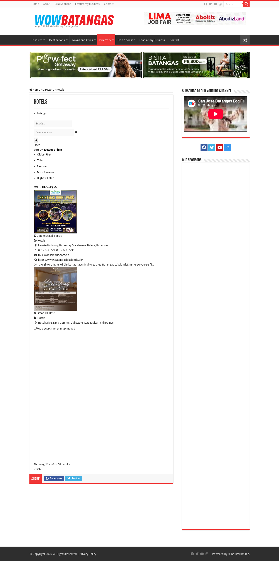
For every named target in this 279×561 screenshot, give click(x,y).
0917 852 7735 (65, 250)
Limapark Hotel (46, 313)
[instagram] (220, 4)
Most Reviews (45, 172)
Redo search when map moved (56, 328)
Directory (105, 40)
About (46, 3)
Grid (48, 187)
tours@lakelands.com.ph (53, 255)
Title (40, 160)
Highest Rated (45, 178)
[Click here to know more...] (139, 64)
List (39, 187)
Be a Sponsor (63, 3)
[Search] (246, 4)
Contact (109, 3)
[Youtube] (215, 4)
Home (35, 3)
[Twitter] (210, 4)
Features (37, 40)
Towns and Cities (82, 40)
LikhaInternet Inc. (239, 554)
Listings (41, 113)
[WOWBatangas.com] (74, 20)
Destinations (57, 40)
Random (42, 166)
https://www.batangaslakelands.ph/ (60, 259)
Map (56, 187)
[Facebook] (206, 4)
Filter (37, 145)
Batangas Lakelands (49, 235)
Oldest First (44, 154)
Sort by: (48, 149)
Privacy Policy (88, 554)
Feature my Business (87, 3)
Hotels (41, 240)
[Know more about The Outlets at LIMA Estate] (195, 18)
